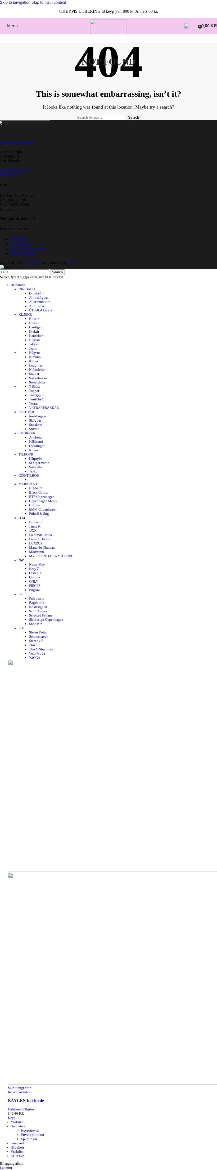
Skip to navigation (15, 2)
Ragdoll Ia (36, 603)
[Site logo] (108, 34)
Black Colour (38, 492)
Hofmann (35, 522)
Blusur (34, 319)
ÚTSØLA (40, 310)
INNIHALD (27, 289)
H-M (22, 518)
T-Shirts (34, 386)
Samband (18, 239)
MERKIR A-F (28, 484)
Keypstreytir (21, 244)
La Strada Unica (40, 535)
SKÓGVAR (26, 412)
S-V (21, 628)
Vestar (33, 403)
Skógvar (35, 420)
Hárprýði (35, 459)
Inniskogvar (37, 416)
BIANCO (35, 488)
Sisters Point (38, 632)
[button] (12, 1118)
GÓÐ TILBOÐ (29, 475)
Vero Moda (37, 653)
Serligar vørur (39, 463)
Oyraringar (36, 446)
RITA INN (18, 1156)
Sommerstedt (38, 636)
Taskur (34, 471)
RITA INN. (33, 263)
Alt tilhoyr (36, 306)
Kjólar (33, 361)
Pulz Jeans (36, 598)
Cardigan (35, 327)
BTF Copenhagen (42, 497)
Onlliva (34, 577)
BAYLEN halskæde (26, 1100)
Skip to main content (48, 2)
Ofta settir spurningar (28, 249)
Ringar (34, 450)
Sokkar (34, 374)
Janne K (34, 526)
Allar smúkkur (39, 302)
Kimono (35, 357)
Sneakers (35, 425)
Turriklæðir (37, 399)
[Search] (186, 26)
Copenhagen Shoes (43, 501)
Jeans (33, 348)
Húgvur (34, 340)
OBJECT (35, 573)
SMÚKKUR (27, 433)
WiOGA (34, 658)
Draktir (34, 331)
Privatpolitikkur (24, 253)
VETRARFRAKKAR (44, 408)
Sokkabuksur (38, 378)
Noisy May (37, 564)
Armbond (36, 437)
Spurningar (29, 1139)
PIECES (34, 586)
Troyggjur (36, 395)
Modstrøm (36, 552)
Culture (34, 505)
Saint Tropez (38, 611)
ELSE (71, 263)
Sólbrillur (36, 467)
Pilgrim (34, 590)
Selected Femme (40, 615)
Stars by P (36, 641)
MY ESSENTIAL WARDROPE (51, 556)
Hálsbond (36, 442)
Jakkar (33, 344)
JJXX (33, 531)
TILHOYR (26, 454)
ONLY (33, 581)
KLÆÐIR (25, 314)
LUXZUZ (36, 543)
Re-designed (38, 607)
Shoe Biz (35, 624)
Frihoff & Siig (39, 514)
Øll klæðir (36, 293)
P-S (21, 594)
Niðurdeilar (37, 370)
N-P (21, 560)
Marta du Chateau (42, 548)
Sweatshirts (37, 382)
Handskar (36, 336)
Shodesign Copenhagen (46, 620)
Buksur (34, 323)
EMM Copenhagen (43, 509)
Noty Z (34, 569)
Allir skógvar (38, 298)
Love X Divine (39, 539)
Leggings (36, 365)
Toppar (34, 391)
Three (33, 645)
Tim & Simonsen (41, 649)
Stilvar (34, 429)
